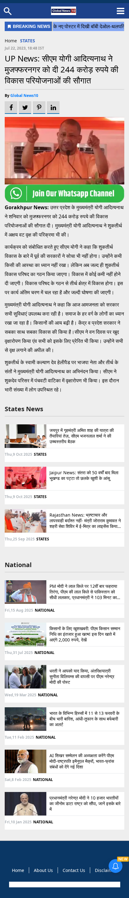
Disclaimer (106, 870)
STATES (27, 41)
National (18, 565)
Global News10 (24, 95)
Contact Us (74, 870)
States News (24, 409)
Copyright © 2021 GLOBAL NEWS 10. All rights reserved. (64, 884)
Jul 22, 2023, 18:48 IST (24, 48)
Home (11, 41)
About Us (43, 870)
